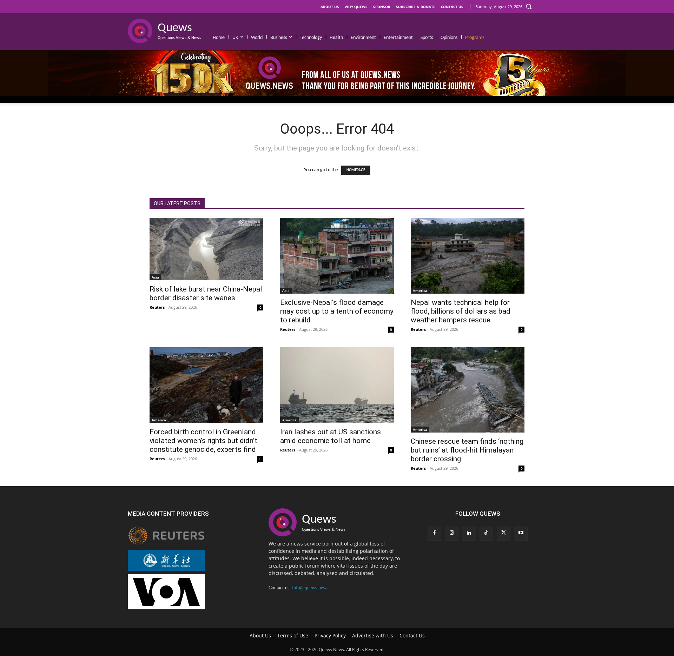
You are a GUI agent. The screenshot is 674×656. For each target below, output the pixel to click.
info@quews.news (310, 587)
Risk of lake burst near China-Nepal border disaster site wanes (206, 293)
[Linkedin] (469, 533)
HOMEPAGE (355, 170)
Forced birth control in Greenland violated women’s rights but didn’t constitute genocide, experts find (203, 441)
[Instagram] (451, 533)
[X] (503, 533)
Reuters (157, 307)
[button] (528, 6)
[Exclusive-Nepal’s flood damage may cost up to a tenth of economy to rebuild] (337, 256)
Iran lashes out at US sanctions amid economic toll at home (330, 436)
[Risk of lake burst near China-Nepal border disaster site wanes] (206, 249)
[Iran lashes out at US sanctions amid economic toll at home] (337, 385)
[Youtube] (521, 533)
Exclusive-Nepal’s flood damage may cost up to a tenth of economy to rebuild (337, 311)
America (420, 290)
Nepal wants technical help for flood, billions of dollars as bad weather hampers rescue (460, 311)
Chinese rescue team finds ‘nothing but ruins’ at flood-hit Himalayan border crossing (467, 450)
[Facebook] (434, 533)
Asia (155, 277)
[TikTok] (486, 533)
